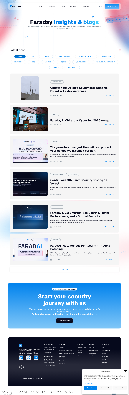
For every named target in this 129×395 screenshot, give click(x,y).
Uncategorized (81, 62)
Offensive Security (86, 56)
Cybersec (46, 56)
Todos (20, 56)
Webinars (56, 67)
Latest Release (64, 56)
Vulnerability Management (105, 62)
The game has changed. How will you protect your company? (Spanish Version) (80, 149)
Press (34, 62)
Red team (48, 62)
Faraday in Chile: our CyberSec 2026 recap (79, 120)
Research (63, 62)
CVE (32, 56)
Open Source (106, 56)
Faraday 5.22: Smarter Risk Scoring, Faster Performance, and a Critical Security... (79, 214)
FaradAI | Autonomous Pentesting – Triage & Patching (80, 247)
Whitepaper (72, 67)
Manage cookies (119, 388)
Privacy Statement (105, 392)
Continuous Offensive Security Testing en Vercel (78, 181)
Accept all (90, 388)
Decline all (105, 388)
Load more (64, 269)
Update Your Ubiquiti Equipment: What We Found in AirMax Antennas (79, 89)
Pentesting (18, 62)
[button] (125, 371)
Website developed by (28, 378)
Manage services (89, 383)
